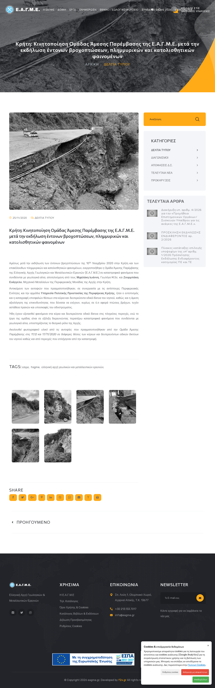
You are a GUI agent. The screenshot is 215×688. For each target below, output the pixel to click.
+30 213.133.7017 (125, 609)
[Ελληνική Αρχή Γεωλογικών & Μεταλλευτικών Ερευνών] (23, 9)
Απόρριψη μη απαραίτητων (195, 672)
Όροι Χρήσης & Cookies (74, 607)
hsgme (35, 367)
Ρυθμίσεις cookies (71, 626)
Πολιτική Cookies (196, 665)
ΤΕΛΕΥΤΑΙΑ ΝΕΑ (162, 172)
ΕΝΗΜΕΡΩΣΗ (87, 9)
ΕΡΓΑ (72, 9)
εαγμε (25, 367)
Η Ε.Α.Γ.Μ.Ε (67, 595)
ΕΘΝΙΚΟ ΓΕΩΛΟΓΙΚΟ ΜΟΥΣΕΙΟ (119, 9)
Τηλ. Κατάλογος (69, 601)
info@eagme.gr (125, 615)
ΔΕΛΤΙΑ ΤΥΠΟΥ (161, 150)
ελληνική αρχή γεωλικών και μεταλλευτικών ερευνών (72, 367)
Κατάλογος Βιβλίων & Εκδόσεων (79, 613)
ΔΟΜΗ (62, 9)
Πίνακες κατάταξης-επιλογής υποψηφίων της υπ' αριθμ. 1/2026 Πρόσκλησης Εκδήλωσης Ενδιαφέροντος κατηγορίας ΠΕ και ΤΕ (181, 254)
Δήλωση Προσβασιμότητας (76, 619)
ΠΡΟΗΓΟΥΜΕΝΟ (31, 522)
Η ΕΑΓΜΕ (48, 9)
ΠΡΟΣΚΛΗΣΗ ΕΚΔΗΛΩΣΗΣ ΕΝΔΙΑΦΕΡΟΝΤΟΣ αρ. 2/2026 (181, 236)
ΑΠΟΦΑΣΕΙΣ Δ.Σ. (162, 165)
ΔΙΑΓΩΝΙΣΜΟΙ (159, 157)
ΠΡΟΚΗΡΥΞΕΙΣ (160, 180)
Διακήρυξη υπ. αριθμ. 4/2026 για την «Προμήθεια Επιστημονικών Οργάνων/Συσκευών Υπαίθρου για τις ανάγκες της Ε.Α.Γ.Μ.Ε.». (181, 216)
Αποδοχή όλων (200, 679)
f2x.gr (122, 680)
